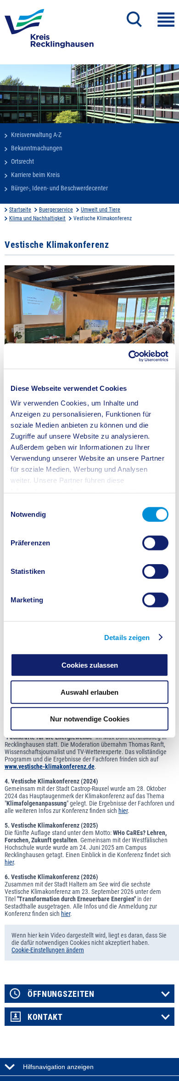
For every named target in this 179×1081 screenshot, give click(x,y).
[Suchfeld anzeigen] (134, 19)
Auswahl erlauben (89, 692)
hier (123, 810)
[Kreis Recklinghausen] (49, 31)
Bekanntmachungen (36, 148)
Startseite (20, 209)
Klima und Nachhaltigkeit (37, 218)
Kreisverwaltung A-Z (36, 134)
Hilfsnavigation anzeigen (58, 1066)
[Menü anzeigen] (165, 19)
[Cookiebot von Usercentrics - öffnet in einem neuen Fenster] (128, 356)
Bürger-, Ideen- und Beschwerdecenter (59, 188)
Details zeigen (127, 637)
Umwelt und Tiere (100, 209)
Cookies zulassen (90, 665)
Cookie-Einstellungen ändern (47, 950)
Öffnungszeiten (61, 994)
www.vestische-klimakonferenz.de (50, 766)
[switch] (155, 543)
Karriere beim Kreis (35, 174)
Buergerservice (56, 209)
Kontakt (45, 1017)
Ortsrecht (22, 161)
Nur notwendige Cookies (89, 719)
